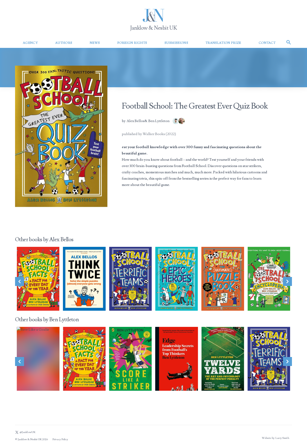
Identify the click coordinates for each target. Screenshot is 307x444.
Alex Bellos (136, 121)
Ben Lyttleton (158, 121)
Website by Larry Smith (275, 438)
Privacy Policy (60, 439)
